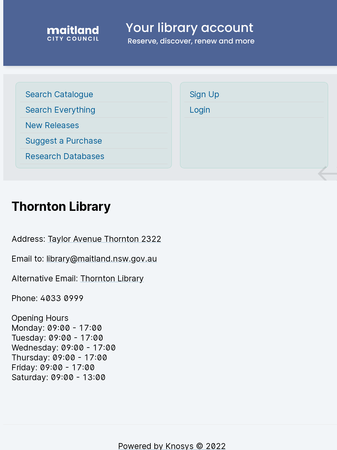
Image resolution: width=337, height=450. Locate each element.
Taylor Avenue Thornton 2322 (104, 239)
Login (200, 110)
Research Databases (64, 156)
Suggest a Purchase (63, 141)
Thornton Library (112, 278)
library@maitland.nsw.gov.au (101, 259)
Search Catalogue (59, 94)
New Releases (52, 125)
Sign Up (204, 94)
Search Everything (60, 110)
